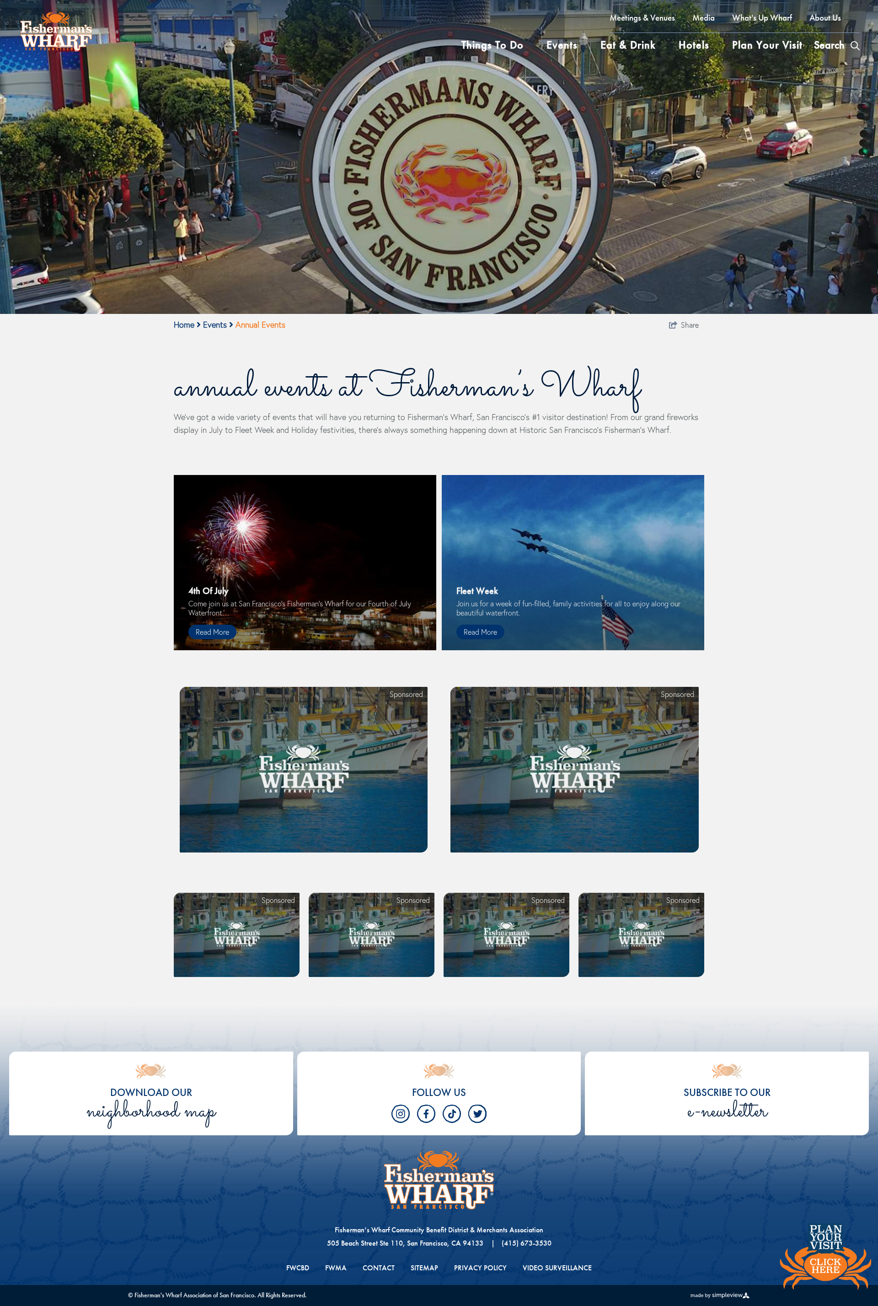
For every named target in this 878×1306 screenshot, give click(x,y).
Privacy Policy (480, 1268)
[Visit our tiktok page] (452, 1114)
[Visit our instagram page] (400, 1114)
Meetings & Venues (642, 17)
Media (703, 17)
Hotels (694, 45)
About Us (825, 17)
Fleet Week (477, 591)
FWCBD (297, 1268)
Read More (212, 632)
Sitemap (424, 1268)
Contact (379, 1268)
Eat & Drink (628, 45)
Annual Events (260, 324)
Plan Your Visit (767, 45)
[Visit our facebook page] (426, 1114)
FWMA (336, 1268)
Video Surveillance (557, 1268)
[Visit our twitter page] (477, 1114)
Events (562, 45)
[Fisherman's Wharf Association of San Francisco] (59, 30)
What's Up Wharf (762, 17)
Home (185, 324)
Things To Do (492, 45)
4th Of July (208, 591)
